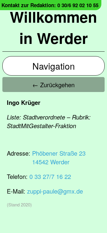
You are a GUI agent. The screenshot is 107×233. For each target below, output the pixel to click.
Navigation (53, 65)
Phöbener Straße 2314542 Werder (59, 157)
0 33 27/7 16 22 (50, 176)
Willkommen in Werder (53, 27)
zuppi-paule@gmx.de (55, 191)
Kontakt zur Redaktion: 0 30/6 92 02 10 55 (49, 5)
